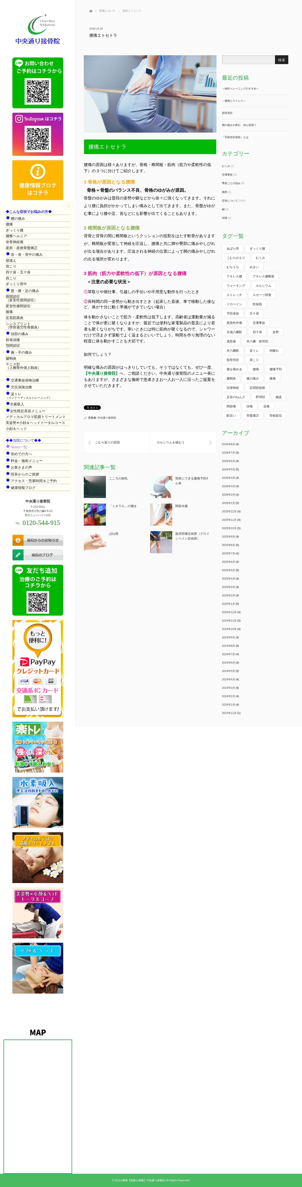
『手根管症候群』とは (235, 137)
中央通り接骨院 (106, 417)
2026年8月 (228, 444)
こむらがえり (236, 258)
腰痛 (9, 224)
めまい (254, 267)
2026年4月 (228, 477)
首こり (11, 266)
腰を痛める (234, 369)
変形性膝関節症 (18, 306)
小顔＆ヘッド (16, 429)
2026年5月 (228, 469)
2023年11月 (229, 713)
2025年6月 (228, 561)
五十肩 (254, 313)
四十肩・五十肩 (18, 272)
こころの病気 (118, 478)
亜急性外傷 (234, 322)
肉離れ (274, 350)
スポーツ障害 (262, 295)
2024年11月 (229, 620)
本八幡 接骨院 (257, 341)
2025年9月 (228, 536)
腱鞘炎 (11, 358)
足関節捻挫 (257, 387)
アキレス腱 (234, 276)
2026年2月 (228, 494)
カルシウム (263, 285)
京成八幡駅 (234, 332)
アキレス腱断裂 (263, 276)
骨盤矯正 (253, 415)
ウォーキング (236, 285)
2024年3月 (228, 687)
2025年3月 (228, 587)
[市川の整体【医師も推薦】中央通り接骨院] (38, 44)
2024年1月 (228, 704)
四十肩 (257, 332)
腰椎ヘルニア (16, 236)
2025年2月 (228, 595)
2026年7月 (228, 452)
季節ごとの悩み (231, 183)
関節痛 (231, 406)
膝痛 (9, 312)
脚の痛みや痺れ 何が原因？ (239, 125)
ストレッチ (234, 295)
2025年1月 (228, 603)
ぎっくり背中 (16, 284)
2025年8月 (228, 545)
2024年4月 (228, 679)
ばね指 (113, 533)
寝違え (11, 260)
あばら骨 (233, 248)
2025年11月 (229, 519)
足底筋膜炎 (14, 318)
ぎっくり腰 (14, 230)
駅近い (231, 415)
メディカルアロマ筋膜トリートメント (36, 417)
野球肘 (260, 397)
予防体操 (233, 313)
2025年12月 (229, 511)
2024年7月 (228, 654)
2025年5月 (228, 570)
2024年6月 (228, 662)
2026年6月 (228, 461)
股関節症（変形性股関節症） (22, 298)
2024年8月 (228, 645)
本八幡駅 (233, 350)
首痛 (266, 406)
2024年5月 (228, 671)
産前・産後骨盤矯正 (22, 248)
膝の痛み (253, 378)
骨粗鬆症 (276, 415)
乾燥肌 (257, 304)
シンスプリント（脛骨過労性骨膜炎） (23, 325)
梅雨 (224, 192)
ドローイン (234, 304)
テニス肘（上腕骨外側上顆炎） (23, 366)
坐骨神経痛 (14, 242)
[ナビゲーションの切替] (68, 205)
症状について (230, 200)
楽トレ (254, 350)
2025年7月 (228, 553)
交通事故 (227, 174)
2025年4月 (228, 578)
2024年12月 (229, 612)
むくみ (226, 166)
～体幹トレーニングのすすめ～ (240, 88)
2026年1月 (228, 503)
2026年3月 (228, 486)
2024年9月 (228, 637)
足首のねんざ (236, 397)
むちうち (233, 267)
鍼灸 (279, 397)
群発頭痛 (13, 340)
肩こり (11, 278)
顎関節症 (13, 345)
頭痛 (224, 217)
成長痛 (231, 341)
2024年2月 (228, 696)
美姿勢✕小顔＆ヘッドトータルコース (35, 423)
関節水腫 (181, 506)
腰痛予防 (276, 369)
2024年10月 (229, 629)
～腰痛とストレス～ (234, 100)
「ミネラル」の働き (123, 506)
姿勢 (276, 332)
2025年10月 (229, 528)
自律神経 (233, 387)
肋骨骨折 (227, 113)
